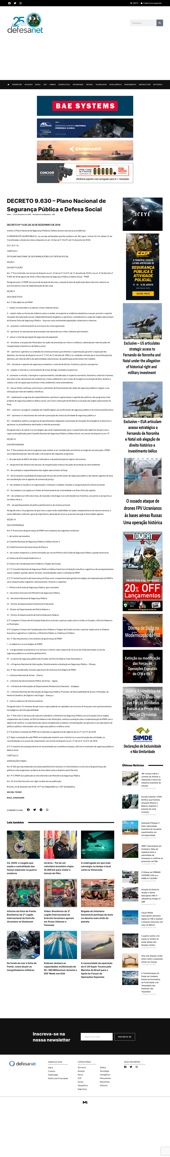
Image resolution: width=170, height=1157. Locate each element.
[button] (28, 810)
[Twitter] (15, 3)
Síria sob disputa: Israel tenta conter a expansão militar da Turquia (152, 959)
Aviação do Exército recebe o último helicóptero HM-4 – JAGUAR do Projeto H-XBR (151, 895)
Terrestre (17, 84)
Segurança (78, 84)
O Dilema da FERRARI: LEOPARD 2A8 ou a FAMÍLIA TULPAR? (151, 875)
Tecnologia (101, 84)
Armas (53, 84)
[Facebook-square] (9, 3)
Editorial (157, 84)
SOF (45, 84)
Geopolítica (64, 84)
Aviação (29, 84)
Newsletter (145, 84)
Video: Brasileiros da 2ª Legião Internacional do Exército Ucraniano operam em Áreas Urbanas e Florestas (59, 918)
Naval (38, 84)
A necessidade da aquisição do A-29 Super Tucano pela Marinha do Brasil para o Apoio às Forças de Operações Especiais (96, 970)
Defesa (89, 84)
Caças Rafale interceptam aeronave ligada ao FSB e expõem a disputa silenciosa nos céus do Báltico (152, 919)
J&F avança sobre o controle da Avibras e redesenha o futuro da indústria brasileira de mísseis (151, 779)
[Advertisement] (85, 53)
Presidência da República (42, 214)
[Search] (159, 23)
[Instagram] (20, 3)
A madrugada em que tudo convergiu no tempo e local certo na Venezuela (96, 866)
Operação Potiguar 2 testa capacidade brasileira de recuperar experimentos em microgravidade (151, 829)
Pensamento (130, 84)
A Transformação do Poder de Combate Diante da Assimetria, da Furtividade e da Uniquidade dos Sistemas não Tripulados (150, 982)
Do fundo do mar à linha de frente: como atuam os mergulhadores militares (22, 966)
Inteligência (115, 84)
